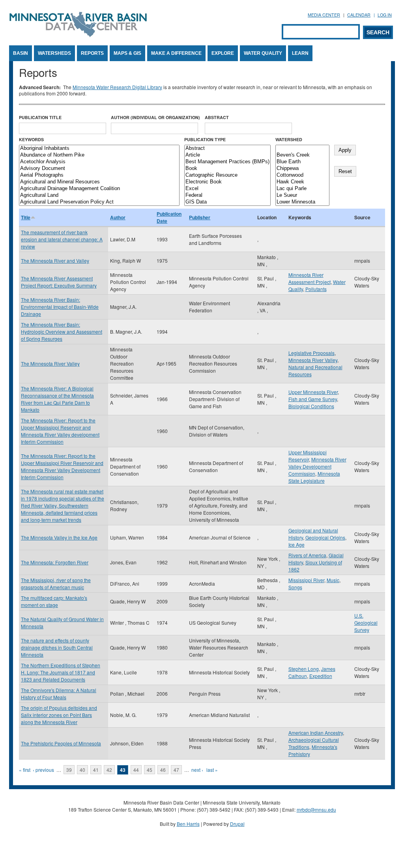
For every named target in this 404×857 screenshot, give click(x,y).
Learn (300, 53)
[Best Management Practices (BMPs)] (227, 162)
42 (109, 769)
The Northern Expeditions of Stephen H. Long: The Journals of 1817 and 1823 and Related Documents (60, 672)
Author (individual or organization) (155, 117)
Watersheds (54, 53)
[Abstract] (227, 148)
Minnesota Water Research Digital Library (117, 87)
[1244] (302, 148)
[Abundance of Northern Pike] (99, 155)
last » (212, 769)
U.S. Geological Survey (366, 622)
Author (117, 217)
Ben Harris (188, 823)
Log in (385, 15)
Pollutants (316, 289)
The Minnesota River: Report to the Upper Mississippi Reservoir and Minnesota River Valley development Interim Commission (60, 431)
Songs (295, 587)
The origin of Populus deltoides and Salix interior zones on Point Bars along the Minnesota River (59, 714)
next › (197, 769)
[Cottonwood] (302, 175)
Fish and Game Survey (312, 399)
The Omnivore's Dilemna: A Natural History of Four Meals (58, 693)
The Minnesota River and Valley (55, 260)
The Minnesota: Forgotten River (54, 562)
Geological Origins (325, 537)
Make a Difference (176, 53)
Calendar (358, 15)
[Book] (227, 168)
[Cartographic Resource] (227, 175)
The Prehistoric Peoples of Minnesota (61, 743)
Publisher (199, 217)
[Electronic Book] (227, 182)
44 (136, 769)
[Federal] (227, 195)
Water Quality (263, 53)
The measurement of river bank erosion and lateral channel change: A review (62, 239)
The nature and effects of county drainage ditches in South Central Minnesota (57, 647)
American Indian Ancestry (315, 732)
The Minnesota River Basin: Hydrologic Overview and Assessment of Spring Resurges (61, 331)
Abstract (217, 117)
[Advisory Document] (99, 168)
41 (96, 769)
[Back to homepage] (78, 35)
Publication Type (205, 139)
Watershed (288, 139)
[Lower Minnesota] (302, 202)
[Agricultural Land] (99, 195)
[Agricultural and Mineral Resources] (99, 182)
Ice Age (296, 544)
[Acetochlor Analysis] (99, 162)
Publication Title (40, 117)
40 (82, 769)
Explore (222, 53)
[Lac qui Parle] (302, 188)
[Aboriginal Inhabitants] (99, 148)
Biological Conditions (311, 406)
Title (25, 217)
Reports (92, 53)
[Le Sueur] (302, 195)
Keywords (31, 139)
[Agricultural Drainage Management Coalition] (99, 188)
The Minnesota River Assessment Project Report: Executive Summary (59, 282)
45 (149, 769)
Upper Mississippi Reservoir (307, 456)
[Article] (227, 155)
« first (24, 769)
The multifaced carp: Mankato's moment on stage (54, 601)
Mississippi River (306, 580)
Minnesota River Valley (312, 360)
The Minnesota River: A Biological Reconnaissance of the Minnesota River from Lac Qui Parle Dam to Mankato (57, 399)
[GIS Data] (227, 202)
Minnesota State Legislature (314, 477)
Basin (20, 53)
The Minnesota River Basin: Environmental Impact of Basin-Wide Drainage (60, 306)
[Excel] (227, 188)
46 (163, 769)
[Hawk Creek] (302, 182)
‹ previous (43, 769)
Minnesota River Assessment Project (309, 278)
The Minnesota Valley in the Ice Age (59, 537)
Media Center (324, 15)
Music (333, 580)
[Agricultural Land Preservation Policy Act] (99, 202)
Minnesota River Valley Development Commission (317, 466)
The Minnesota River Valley (50, 363)
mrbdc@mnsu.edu (316, 809)
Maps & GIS (127, 53)
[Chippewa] (302, 168)
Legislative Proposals (311, 352)
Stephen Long (303, 668)
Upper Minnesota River (313, 391)
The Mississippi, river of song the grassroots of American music (56, 583)
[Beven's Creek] (302, 155)
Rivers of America (307, 555)
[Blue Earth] (302, 162)
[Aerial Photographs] (99, 175)
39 (69, 769)
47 (176, 769)
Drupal (237, 823)
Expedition (320, 675)
